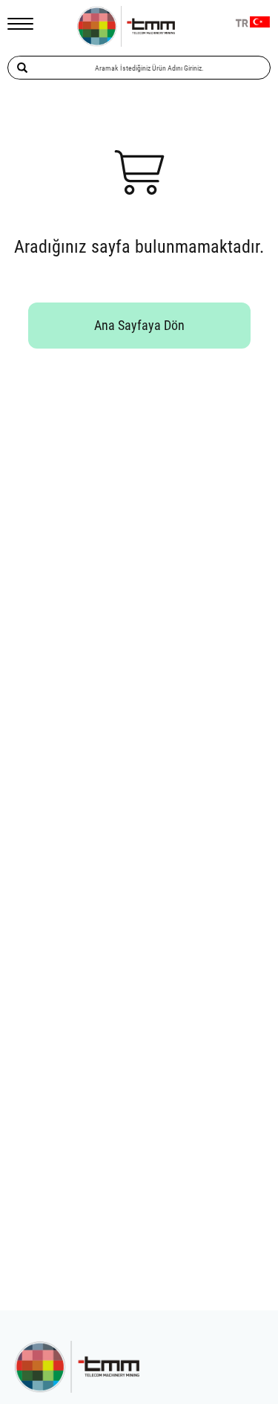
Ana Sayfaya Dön (139, 325)
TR (242, 24)
